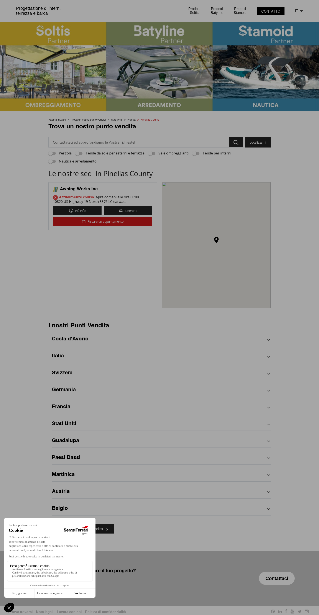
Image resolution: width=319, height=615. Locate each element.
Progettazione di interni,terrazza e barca (39, 11)
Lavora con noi (69, 612)
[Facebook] (286, 612)
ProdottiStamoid (240, 11)
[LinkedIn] (280, 612)
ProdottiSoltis (194, 11)
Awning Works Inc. (79, 189)
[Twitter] (299, 612)
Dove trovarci (21, 612)
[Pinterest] (273, 612)
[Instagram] (307, 612)
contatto (270, 11)
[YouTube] (292, 612)
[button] (216, 240)
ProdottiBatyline (217, 11)
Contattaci (276, 578)
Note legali (44, 612)
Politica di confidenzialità (105, 612)
